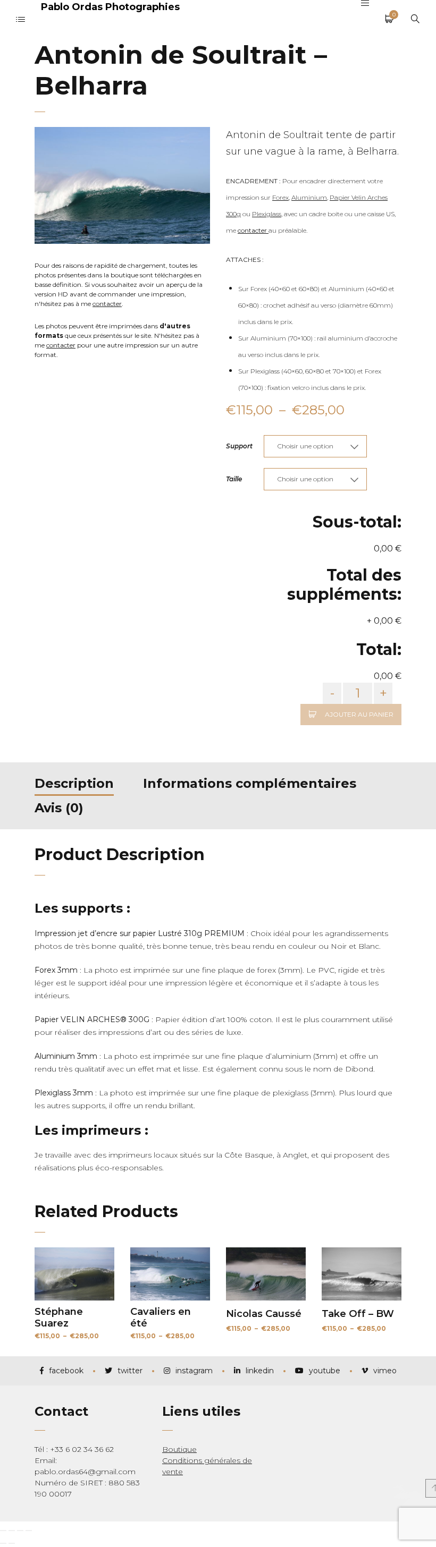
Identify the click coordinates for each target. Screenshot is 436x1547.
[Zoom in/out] (29, 1530)
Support (239, 446)
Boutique (179, 1449)
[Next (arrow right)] (12, 1543)
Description (74, 783)
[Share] (12, 1530)
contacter (107, 304)
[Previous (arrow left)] (3, 1543)
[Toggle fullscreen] (20, 1530)
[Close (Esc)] (3, 1530)
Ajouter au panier (359, 714)
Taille (234, 479)
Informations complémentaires (249, 783)
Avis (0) (59, 807)
